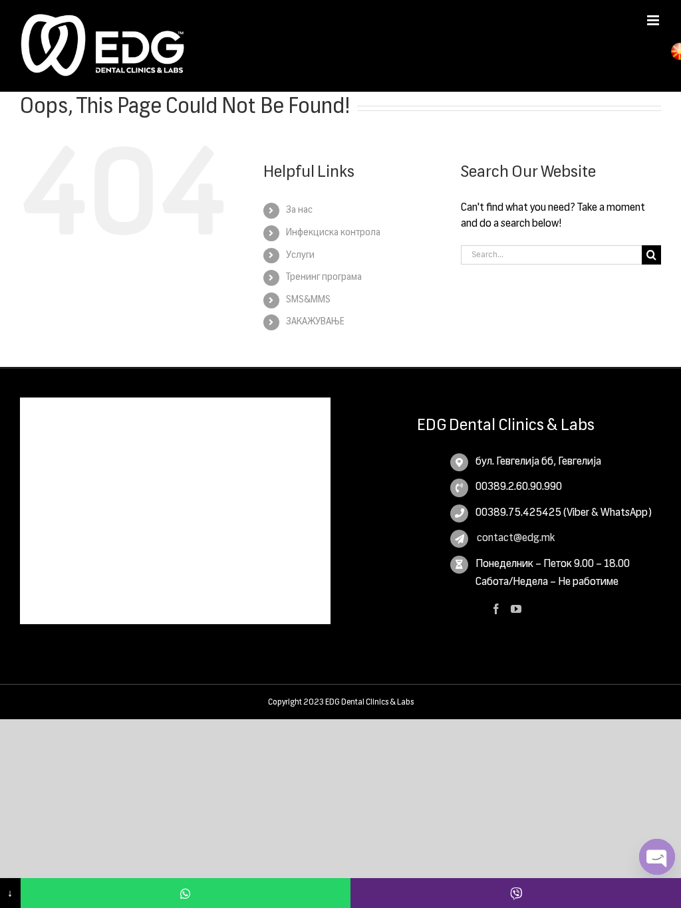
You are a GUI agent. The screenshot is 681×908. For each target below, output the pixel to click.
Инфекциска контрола (333, 232)
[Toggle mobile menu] (654, 20)
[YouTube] (516, 609)
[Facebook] (496, 609)
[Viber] (515, 893)
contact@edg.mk (515, 538)
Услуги (300, 255)
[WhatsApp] (186, 893)
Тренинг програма (324, 277)
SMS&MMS (308, 299)
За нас (299, 210)
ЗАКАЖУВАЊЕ (315, 321)
